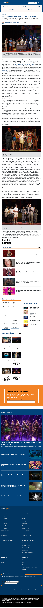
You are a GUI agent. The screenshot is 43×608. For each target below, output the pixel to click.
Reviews (4, 14)
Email (8, 399)
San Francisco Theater (5, 533)
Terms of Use (29, 602)
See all (39, 247)
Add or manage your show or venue (29, 567)
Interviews (24, 523)
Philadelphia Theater (5, 530)
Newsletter (11, 9)
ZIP (22, 399)
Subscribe (38, 400)
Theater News (25, 516)
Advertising (24, 564)
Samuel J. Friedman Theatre (34, 314)
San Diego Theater (26, 545)
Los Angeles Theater (5, 521)
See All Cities (3, 542)
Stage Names (25, 559)
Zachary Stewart (8, 22)
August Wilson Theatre (34, 308)
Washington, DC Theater (6, 538)
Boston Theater (4, 523)
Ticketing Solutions (26, 572)
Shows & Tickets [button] (6, 6)
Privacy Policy (23, 602)
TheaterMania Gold (36, 6)
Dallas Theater (25, 533)
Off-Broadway (16, 22)
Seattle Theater (4, 535)
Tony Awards (31, 9)
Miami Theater (4, 528)
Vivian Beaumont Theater (35, 325)
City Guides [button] (26, 6)
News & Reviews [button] (17, 6)
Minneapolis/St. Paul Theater (7, 540)
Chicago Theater (4, 518)
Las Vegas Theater (4, 525)
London (2, 562)
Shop (23, 562)
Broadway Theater (4, 516)
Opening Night (25, 521)
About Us (24, 569)
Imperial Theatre (33, 317)
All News (24, 555)
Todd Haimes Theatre (34, 321)
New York (3, 559)
